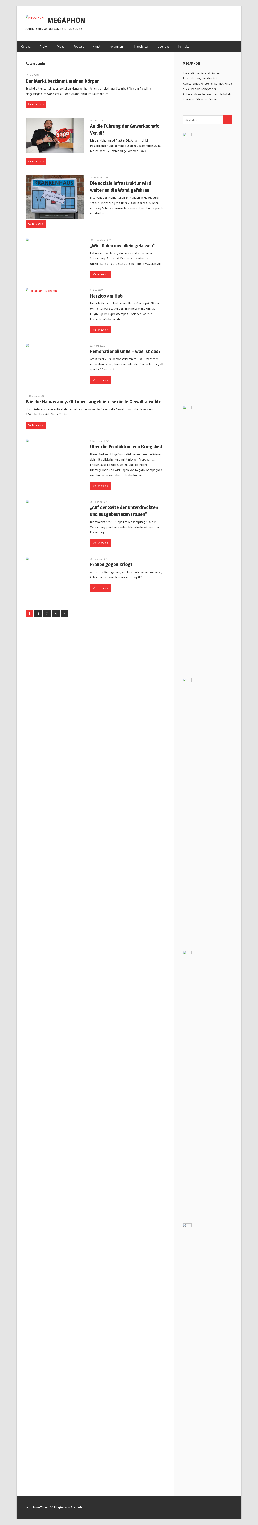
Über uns (163, 46)
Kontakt (183, 46)
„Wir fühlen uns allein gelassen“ (122, 246)
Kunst (96, 46)
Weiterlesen (35, 104)
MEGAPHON (66, 20)
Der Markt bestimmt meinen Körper (62, 81)
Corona (26, 46)
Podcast (78, 46)
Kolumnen (116, 46)
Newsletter (141, 46)
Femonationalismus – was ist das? (125, 351)
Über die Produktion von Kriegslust (126, 446)
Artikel (44, 46)
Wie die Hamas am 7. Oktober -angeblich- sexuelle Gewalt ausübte (93, 402)
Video (60, 46)
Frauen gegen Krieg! (111, 564)
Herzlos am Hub (106, 296)
